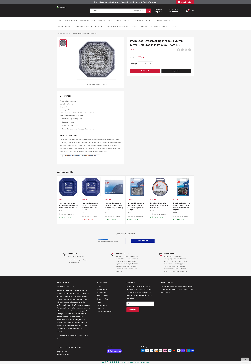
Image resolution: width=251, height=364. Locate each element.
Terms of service (103, 296)
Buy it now (176, 71)
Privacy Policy (102, 289)
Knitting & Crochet (141, 20)
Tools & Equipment (63, 26)
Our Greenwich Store (104, 311)
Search (99, 286)
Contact (174, 26)
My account (173, 12)
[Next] (194, 199)
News (99, 302)
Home (59, 20)
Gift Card (143, 26)
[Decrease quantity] (140, 64)
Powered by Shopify (63, 354)
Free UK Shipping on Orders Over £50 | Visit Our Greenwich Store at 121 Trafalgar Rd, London (125, 2)
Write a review (142, 240)
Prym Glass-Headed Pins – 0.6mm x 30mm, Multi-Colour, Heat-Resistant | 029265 (182, 206)
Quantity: (133, 64)
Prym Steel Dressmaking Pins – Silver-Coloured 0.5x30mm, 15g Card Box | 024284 (136, 206)
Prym (132, 50)
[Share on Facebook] (178, 49)
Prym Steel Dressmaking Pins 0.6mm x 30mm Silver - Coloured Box (159, 205)
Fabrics (97, 26)
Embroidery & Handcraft (162, 20)
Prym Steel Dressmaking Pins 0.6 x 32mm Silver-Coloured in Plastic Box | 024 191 (90, 206)
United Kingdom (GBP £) (76, 347)
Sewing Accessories (82, 26)
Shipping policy (102, 299)
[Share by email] (189, 49)
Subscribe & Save (186, 2)
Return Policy (101, 292)
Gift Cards (100, 308)
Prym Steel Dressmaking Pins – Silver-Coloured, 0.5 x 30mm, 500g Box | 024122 (68, 205)
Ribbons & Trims (104, 20)
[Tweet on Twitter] (186, 49)
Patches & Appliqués (122, 20)
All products (66, 33)
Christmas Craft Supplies (158, 26)
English (60, 347)
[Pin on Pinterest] (182, 49)
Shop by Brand (70, 20)
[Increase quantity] (150, 64)
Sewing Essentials (86, 20)
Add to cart (145, 71)
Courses (134, 26)
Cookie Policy (102, 305)
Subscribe (132, 310)
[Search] (148, 11)
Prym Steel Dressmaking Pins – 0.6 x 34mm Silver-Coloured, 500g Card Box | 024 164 (114, 206)
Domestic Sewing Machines (115, 26)
